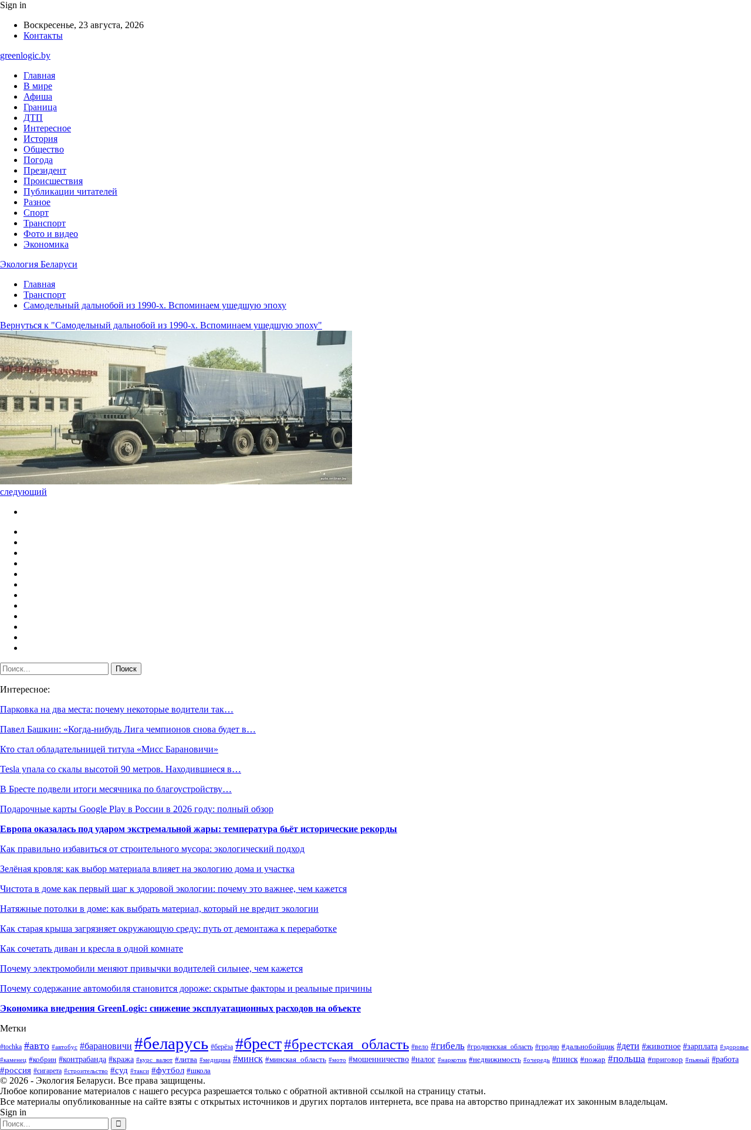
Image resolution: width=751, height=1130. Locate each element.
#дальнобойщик (587, 1047)
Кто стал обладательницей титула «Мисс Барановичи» (109, 749)
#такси (139, 1070)
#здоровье (734, 1046)
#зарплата (700, 1046)
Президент (44, 170)
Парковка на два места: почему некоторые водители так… (117, 709)
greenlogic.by (25, 55)
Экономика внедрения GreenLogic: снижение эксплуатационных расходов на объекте (180, 1008)
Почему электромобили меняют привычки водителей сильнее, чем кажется (151, 968)
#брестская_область (346, 1044)
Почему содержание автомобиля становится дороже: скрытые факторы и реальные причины (186, 988)
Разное (36, 202)
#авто (36, 1045)
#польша (626, 1058)
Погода (38, 160)
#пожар (592, 1059)
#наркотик (452, 1059)
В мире (37, 86)
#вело (419, 1047)
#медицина (215, 1059)
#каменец (13, 1059)
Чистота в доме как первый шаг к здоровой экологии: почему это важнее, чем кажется (173, 889)
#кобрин (42, 1060)
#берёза (222, 1047)
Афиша (37, 96)
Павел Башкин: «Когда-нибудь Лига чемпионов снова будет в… (128, 729)
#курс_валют (154, 1059)
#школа (199, 1071)
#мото (337, 1059)
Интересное (47, 128)
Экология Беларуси (38, 264)
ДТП (33, 118)
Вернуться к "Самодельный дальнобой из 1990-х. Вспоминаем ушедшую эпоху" (161, 325)
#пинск (565, 1059)
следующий (23, 492)
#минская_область (295, 1059)
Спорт (36, 213)
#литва (186, 1059)
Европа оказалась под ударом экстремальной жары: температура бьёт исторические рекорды (198, 829)
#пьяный (697, 1059)
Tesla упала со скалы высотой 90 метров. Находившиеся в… (120, 769)
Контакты (43, 35)
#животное (661, 1046)
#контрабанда (82, 1059)
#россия (15, 1070)
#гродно (547, 1047)
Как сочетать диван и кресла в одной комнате (91, 948)
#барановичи (106, 1045)
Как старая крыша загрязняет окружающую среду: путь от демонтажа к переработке (168, 929)
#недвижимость (495, 1059)
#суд (119, 1070)
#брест (258, 1043)
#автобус (64, 1046)
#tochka (11, 1047)
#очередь (536, 1060)
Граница (40, 107)
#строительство (86, 1070)
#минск (248, 1059)
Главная (39, 75)
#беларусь (171, 1043)
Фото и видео (50, 234)
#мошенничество (379, 1059)
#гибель (448, 1045)
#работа (725, 1059)
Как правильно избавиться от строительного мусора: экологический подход (152, 849)
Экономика (46, 244)
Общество (43, 149)
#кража (121, 1059)
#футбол (167, 1070)
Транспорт (44, 223)
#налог (423, 1059)
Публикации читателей (70, 191)
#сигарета (47, 1071)
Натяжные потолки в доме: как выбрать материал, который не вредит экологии (159, 909)
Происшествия (53, 181)
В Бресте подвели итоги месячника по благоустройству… (116, 789)
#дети (628, 1046)
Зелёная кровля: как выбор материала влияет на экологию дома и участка (147, 869)
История (40, 139)
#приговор (665, 1060)
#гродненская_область (500, 1047)
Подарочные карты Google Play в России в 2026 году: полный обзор (136, 809)
